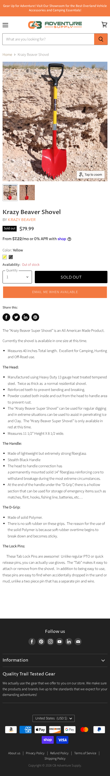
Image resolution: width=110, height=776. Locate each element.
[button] (55, 292)
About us (14, 753)
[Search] (101, 39)
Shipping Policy (55, 758)
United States (51, 718)
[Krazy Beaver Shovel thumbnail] (10, 192)
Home (7, 54)
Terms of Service (85, 753)
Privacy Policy (35, 753)
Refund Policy (59, 753)
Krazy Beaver (22, 219)
